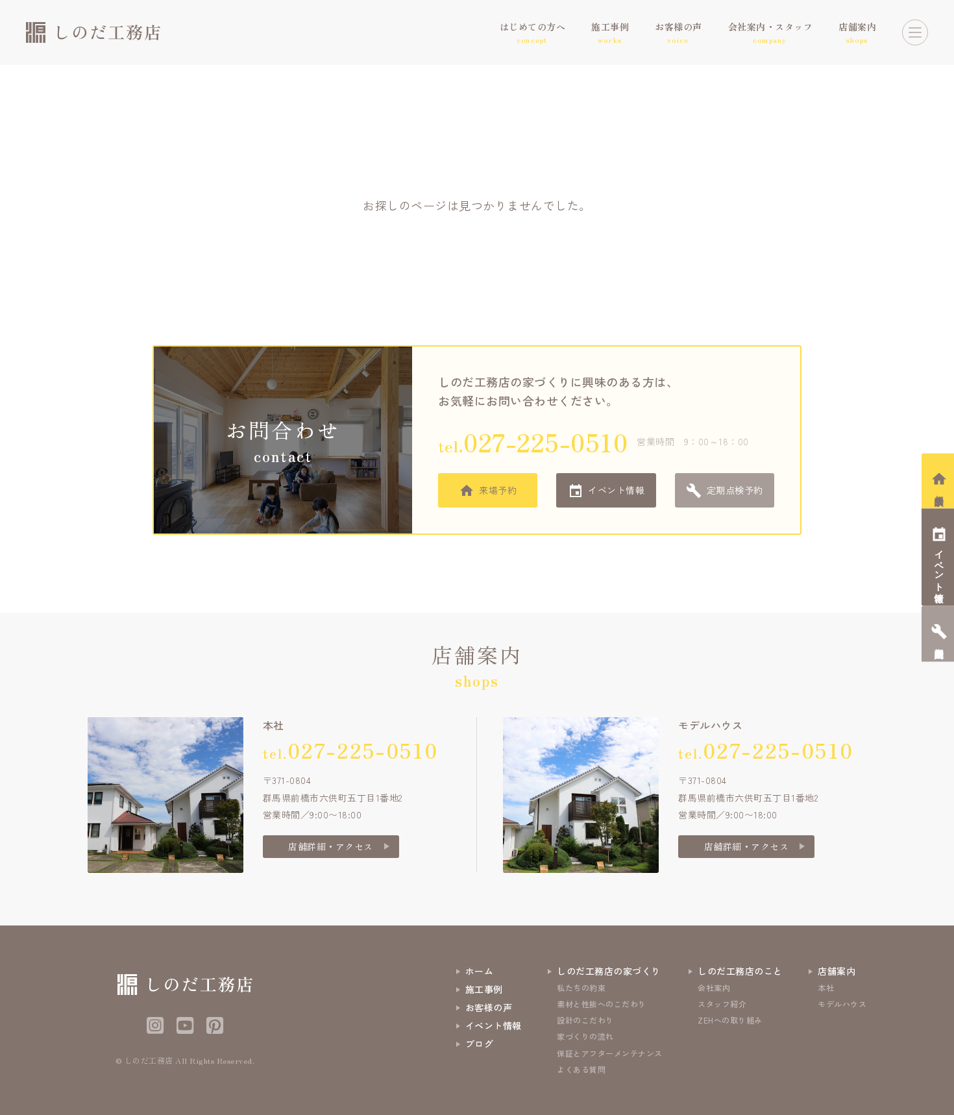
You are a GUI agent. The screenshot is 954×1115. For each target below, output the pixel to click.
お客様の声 (489, 1007)
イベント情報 (616, 490)
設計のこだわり (585, 1019)
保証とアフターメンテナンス (610, 1053)
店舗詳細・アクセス (330, 846)
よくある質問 (581, 1069)
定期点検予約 (735, 490)
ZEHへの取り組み (730, 1019)
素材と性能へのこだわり (601, 1003)
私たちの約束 (581, 987)
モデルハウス (842, 1003)
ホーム (479, 970)
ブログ (479, 1043)
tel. (533, 441)
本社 (826, 987)
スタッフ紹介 (722, 1003)
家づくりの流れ (585, 1036)
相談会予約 (939, 490)
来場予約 (498, 490)
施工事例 (484, 989)
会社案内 (714, 987)
